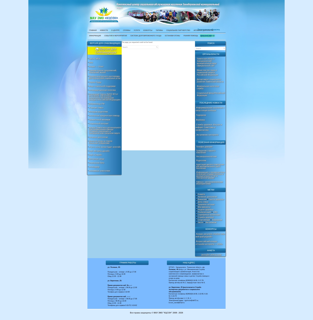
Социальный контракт (99, 124)
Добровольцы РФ (97, 104)
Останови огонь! (172, 36)
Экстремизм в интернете (207, 135)
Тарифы (159, 30)
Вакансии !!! (207, 36)
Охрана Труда (95, 82)
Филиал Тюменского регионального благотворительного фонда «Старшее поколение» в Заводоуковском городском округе (105, 130)
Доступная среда (96, 159)
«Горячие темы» (96, 108)
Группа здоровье (216, 199)
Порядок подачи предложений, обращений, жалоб (103, 71)
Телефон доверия (204, 147)
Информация (95, 36)
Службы (126, 30)
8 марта (201, 194)
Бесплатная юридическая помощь (104, 116)
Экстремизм (210, 222)
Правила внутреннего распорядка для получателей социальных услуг (105, 77)
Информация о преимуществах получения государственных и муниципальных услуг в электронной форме (210, 175)
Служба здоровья (206, 217)
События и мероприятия (115, 36)
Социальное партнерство (178, 30)
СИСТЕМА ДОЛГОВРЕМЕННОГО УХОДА (145, 36)
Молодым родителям (98, 112)
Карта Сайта (94, 59)
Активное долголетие (98, 137)
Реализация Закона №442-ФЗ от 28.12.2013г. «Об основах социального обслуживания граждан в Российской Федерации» (105, 97)
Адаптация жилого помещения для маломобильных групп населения (210, 166)
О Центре (115, 30)
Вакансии (202, 199)
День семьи (203, 202)
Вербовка (200, 120)
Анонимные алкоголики (99, 171)
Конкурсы (147, 30)
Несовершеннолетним (206, 156)
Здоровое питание (206, 205)
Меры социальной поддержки (102, 86)
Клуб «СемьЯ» (95, 155)
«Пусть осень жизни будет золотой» (105, 147)
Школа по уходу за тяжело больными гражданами (100, 142)
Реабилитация (204, 212)
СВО (215, 212)
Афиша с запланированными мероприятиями (209, 183)
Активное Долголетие (204, 30)
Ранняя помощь (191, 36)
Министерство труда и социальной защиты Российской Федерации (207, 72)
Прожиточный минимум (99, 120)
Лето (91, 63)
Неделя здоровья (206, 210)
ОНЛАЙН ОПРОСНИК (211, 255)
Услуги (137, 30)
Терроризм (201, 115)
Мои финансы (204, 207)
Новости (104, 30)
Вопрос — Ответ (96, 67)
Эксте (200, 222)
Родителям (201, 161)
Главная (93, 30)
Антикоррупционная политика (102, 90)
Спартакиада (204, 220)
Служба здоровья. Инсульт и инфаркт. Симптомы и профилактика (209, 127)
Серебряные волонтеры (209, 215)
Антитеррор (94, 167)
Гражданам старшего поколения (206, 152)
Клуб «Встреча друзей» (99, 151)
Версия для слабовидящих (106, 50)
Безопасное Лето (96, 163)
